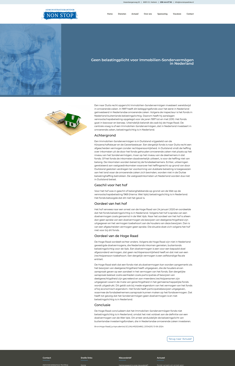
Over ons (148, 14)
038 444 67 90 (166, 2)
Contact (190, 14)
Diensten (122, 14)
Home (110, 14)
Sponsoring (162, 14)
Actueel (135, 14)
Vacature (177, 14)
